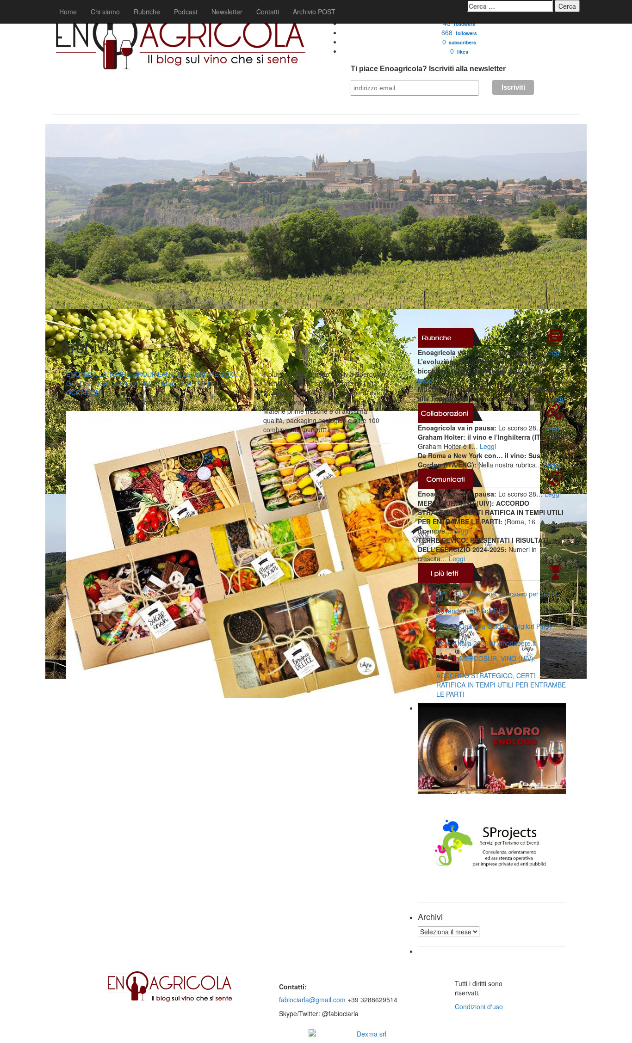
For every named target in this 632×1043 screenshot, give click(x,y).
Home (68, 11)
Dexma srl (371, 1033)
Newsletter (226, 11)
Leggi (553, 352)
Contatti (267, 11)
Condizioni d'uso (479, 1006)
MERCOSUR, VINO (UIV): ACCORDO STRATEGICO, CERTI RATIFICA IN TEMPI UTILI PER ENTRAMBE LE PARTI (501, 676)
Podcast (186, 11)
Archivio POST (314, 11)
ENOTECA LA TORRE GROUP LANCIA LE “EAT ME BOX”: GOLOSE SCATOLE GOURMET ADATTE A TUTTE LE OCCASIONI (151, 383)
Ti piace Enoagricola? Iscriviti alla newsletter (428, 69)
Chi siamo (105, 11)
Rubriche (147, 11)
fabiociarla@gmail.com (312, 999)
